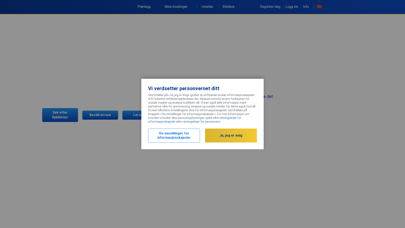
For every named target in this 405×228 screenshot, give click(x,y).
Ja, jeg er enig (231, 135)
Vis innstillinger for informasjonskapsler (174, 135)
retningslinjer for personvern (201, 121)
